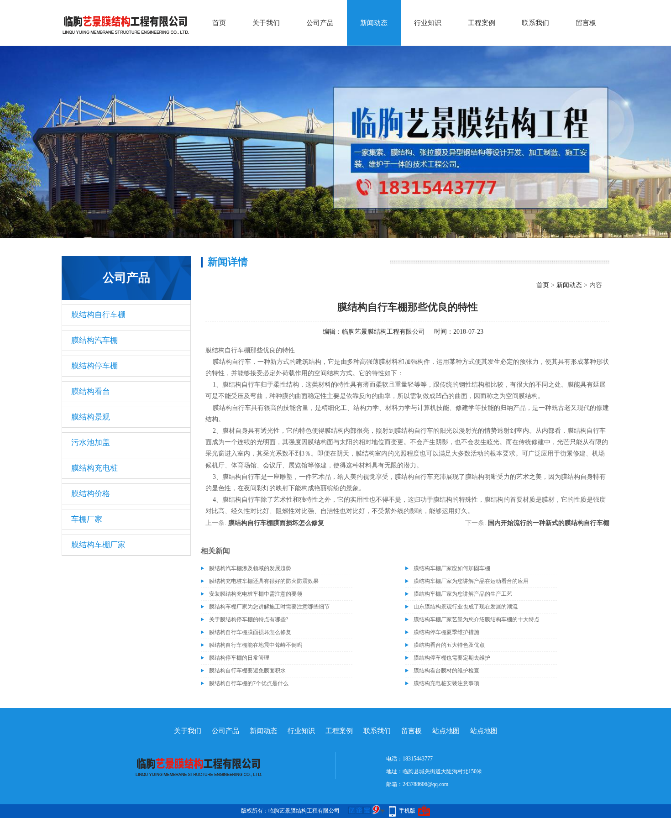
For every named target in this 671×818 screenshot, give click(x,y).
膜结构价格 (90, 493)
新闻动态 (374, 22)
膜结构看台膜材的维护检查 (446, 670)
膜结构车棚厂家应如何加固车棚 (452, 568)
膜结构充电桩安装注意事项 (446, 683)
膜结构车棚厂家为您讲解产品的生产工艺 (463, 594)
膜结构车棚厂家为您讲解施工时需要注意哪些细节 (269, 606)
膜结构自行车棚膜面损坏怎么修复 (276, 522)
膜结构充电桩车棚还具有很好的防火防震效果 (264, 581)
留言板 (586, 22)
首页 (219, 22)
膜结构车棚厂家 (98, 544)
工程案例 (481, 22)
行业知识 (427, 22)
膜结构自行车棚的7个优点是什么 (248, 683)
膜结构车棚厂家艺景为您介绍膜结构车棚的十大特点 (477, 619)
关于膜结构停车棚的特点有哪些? (248, 619)
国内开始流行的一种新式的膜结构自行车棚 (548, 522)
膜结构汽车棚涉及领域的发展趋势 (250, 568)
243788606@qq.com (425, 784)
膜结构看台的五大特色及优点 (449, 645)
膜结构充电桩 (94, 468)
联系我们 (535, 22)
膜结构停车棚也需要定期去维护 (452, 658)
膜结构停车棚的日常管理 (239, 658)
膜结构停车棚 (94, 366)
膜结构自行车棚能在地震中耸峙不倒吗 (255, 645)
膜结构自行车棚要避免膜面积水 (247, 670)
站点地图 (446, 730)
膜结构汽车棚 (94, 340)
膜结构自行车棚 (98, 314)
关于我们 (266, 22)
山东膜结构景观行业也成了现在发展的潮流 (466, 606)
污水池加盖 (90, 442)
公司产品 (320, 22)
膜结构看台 (90, 391)
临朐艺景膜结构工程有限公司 (383, 331)
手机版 (407, 811)
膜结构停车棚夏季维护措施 (446, 632)
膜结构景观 (90, 417)
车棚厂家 (86, 519)
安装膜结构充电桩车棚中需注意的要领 (255, 594)
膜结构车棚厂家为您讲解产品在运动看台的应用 (471, 581)
